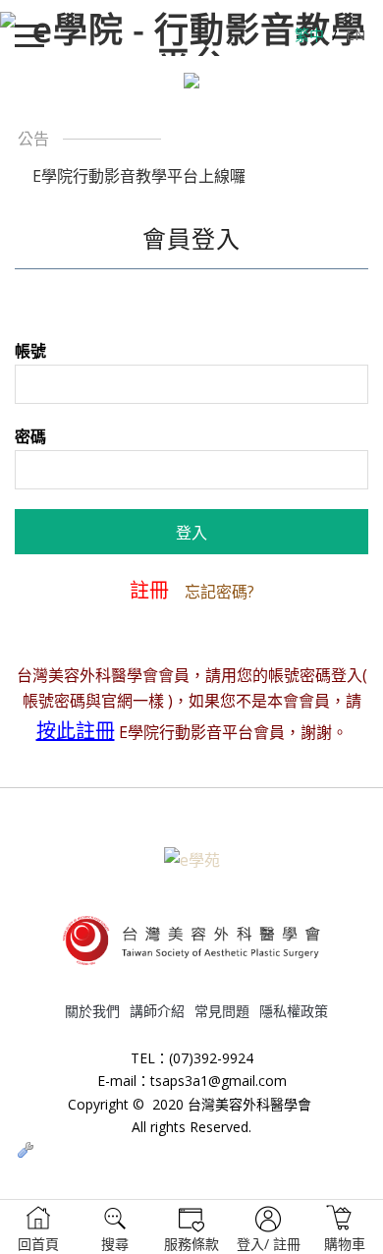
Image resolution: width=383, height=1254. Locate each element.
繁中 (309, 34)
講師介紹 (157, 1010)
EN (355, 34)
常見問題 (221, 1010)
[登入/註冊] (268, 1227)
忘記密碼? (219, 591)
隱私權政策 (293, 1010)
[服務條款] (191, 1227)
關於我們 (92, 1010)
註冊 (149, 590)
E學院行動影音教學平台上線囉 (139, 176)
